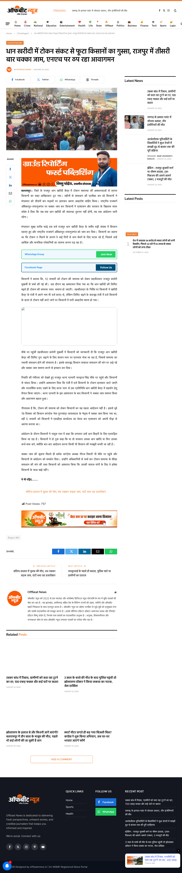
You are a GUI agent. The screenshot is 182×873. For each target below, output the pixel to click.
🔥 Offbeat (109, 23)
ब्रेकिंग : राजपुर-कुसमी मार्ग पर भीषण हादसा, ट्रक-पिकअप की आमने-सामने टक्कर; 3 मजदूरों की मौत (160, 174)
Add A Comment (61, 759)
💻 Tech (154, 23)
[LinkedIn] (10, 185)
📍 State (99, 23)
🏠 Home (17, 23)
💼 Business (132, 23)
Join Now (106, 254)
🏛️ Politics (120, 23)
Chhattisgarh (15, 43)
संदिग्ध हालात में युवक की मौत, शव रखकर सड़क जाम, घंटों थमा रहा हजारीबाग (66, 491)
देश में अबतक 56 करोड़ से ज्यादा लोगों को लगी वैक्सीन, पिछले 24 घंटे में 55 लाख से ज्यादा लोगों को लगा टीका (154, 244)
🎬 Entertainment (67, 23)
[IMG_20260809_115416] (69, 526)
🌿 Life (91, 23)
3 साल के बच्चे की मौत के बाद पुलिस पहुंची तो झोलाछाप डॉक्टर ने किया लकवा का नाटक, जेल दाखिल (90, 682)
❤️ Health (81, 23)
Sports (69, 806)
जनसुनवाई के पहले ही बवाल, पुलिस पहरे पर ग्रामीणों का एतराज (89, 573)
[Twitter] (10, 177)
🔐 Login (173, 23)
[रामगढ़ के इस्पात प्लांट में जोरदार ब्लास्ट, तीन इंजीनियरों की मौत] (134, 122)
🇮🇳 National (38, 23)
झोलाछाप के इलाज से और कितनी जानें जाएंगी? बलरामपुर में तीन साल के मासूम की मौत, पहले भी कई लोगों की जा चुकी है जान (32, 737)
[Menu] (8, 23)
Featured (132, 234)
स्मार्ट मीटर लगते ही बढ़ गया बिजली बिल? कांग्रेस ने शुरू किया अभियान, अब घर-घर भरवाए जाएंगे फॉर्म (88, 737)
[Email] (10, 193)
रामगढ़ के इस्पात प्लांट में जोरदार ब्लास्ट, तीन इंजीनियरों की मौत (99, 10)
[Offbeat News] (22, 10)
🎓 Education (51, 23)
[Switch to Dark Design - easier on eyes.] (175, 10)
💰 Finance (144, 23)
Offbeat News (23, 69)
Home (69, 800)
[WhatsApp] (10, 201)
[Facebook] (10, 169)
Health (69, 813)
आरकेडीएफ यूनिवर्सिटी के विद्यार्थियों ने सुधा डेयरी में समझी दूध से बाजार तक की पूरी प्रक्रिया (160, 145)
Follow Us (106, 267)
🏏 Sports (163, 23)
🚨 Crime (27, 23)
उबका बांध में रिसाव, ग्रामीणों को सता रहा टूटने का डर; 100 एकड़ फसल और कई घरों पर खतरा (32, 680)
